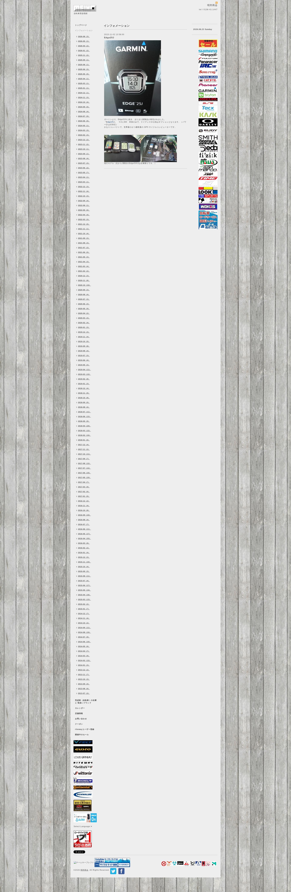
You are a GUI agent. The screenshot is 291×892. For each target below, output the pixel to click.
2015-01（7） (84, 609)
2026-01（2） (84, 50)
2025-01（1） (84, 88)
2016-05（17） (84, 534)
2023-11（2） (84, 144)
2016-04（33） (84, 538)
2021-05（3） (84, 257)
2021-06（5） (84, 252)
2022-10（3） (84, 196)
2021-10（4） (84, 233)
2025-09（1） (84, 60)
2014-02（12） (84, 660)
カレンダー (80, 708)
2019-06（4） (84, 360)
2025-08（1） (84, 65)
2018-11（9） (84, 393)
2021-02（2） (84, 271)
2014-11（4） (84, 618)
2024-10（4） (84, 102)
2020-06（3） (84, 304)
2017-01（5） (84, 496)
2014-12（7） (84, 613)
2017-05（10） (84, 477)
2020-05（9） (84, 308)
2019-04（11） (84, 369)
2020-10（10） (84, 285)
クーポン (79, 724)
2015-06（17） (84, 585)
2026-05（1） (84, 41)
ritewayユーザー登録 (84, 729)
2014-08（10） (84, 632)
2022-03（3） (84, 219)
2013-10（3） (84, 679)
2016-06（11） (84, 529)
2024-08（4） (84, 111)
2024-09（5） (84, 107)
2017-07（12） (84, 468)
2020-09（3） (84, 290)
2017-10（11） (84, 454)
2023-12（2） (84, 140)
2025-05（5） (84, 74)
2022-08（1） (84, 205)
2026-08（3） (84, 36)
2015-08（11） (84, 576)
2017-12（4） (84, 445)
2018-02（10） (84, 435)
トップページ (81, 25)
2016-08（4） (84, 520)
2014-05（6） (84, 646)
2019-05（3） (84, 365)
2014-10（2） (84, 623)
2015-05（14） (84, 590)
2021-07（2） (84, 248)
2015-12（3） (84, 557)
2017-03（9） (84, 487)
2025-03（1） (84, 83)
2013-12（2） (84, 670)
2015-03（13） (84, 599)
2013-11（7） (84, 674)
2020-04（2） (84, 313)
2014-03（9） (84, 656)
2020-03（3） (84, 318)
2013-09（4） (84, 684)
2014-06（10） (84, 642)
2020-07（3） (84, 299)
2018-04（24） (84, 426)
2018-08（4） (84, 407)
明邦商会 (84, 870)
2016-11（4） (84, 506)
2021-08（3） (84, 243)
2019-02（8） (84, 379)
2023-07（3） (84, 163)
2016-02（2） (84, 548)
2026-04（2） (84, 46)
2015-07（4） (84, 581)
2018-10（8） (84, 398)
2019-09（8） (84, 346)
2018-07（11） (84, 412)
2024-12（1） (84, 93)
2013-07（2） (84, 693)
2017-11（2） (84, 449)
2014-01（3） (84, 665)
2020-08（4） (84, 294)
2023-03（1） (84, 182)
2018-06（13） (84, 416)
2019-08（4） (84, 351)
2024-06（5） (84, 121)
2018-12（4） (84, 388)
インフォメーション (84, 30)
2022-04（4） (84, 215)
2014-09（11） (84, 628)
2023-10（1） (84, 149)
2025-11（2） (84, 55)
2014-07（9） (84, 637)
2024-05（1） (84, 126)
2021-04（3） (84, 262)
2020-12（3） (84, 276)
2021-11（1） (84, 229)
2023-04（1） (84, 177)
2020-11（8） (84, 280)
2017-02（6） (84, 491)
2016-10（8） (84, 510)
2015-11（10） (84, 562)
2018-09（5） (84, 402)
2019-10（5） (84, 341)
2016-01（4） (84, 552)
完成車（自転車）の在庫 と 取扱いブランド (86, 701)
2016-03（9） (84, 543)
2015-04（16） (84, 595)
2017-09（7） (84, 459)
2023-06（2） (84, 168)
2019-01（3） (84, 384)
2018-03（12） (84, 430)
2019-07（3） (84, 355)
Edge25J (109, 37)
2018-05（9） (84, 421)
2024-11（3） (84, 97)
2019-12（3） (84, 332)
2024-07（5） (84, 116)
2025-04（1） (84, 79)
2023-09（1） (84, 154)
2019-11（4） (84, 337)
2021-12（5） (84, 224)
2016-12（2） (84, 501)
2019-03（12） (84, 374)
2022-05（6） (84, 210)
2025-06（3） (84, 69)
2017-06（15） (84, 473)
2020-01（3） (84, 327)
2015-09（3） (84, 571)
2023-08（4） (84, 158)
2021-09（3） (84, 238)
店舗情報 (79, 713)
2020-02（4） (84, 323)
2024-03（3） (84, 130)
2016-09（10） (84, 515)
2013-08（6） (84, 689)
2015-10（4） (84, 567)
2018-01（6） (84, 440)
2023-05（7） (84, 172)
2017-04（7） (84, 482)
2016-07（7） (84, 524)
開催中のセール (82, 735)
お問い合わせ (81, 719)
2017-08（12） (84, 463)
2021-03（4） (84, 266)
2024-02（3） (84, 135)
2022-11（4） (84, 191)
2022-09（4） (84, 201)
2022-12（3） (84, 187)
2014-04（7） (84, 651)
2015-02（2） (84, 604)
